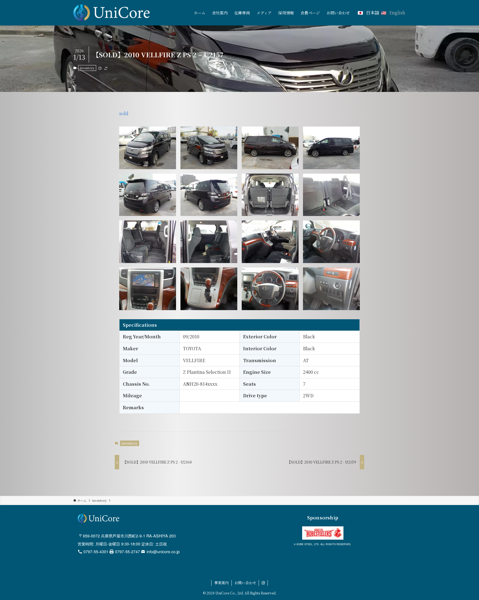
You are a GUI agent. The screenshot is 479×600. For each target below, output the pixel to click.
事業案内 (221, 582)
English (397, 12)
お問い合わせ (245, 582)
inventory (87, 68)
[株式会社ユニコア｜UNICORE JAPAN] (111, 12)
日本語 (372, 12)
